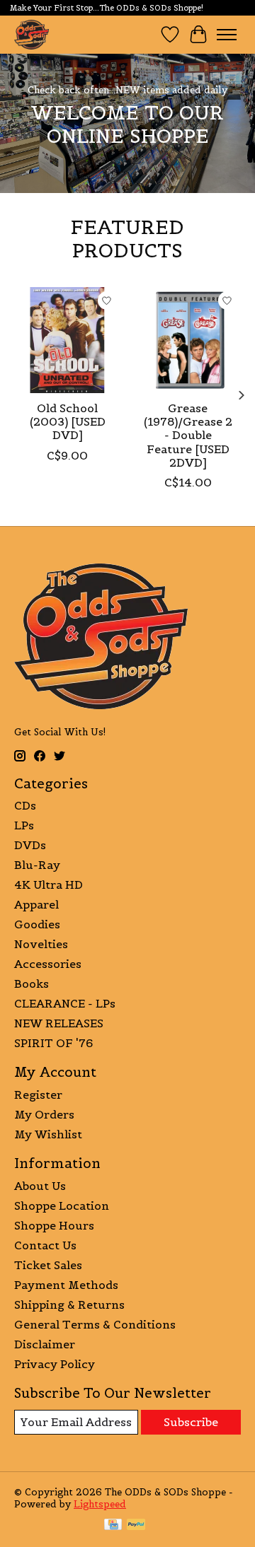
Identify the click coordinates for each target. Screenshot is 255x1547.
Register (38, 1094)
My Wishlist (48, 1134)
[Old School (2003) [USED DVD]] (67, 340)
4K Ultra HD (48, 884)
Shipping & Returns (69, 1304)
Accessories (47, 964)
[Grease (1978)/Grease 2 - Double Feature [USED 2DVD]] (188, 340)
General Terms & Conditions (95, 1324)
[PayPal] (136, 1526)
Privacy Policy (54, 1364)
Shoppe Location (61, 1205)
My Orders (44, 1114)
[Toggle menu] (226, 35)
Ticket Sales (48, 1265)
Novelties (41, 944)
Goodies (37, 924)
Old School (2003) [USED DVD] (68, 421)
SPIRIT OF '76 (53, 1043)
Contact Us (45, 1245)
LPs (24, 825)
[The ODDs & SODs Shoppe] (31, 34)
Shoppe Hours (54, 1225)
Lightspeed (100, 1504)
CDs (25, 805)
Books (31, 983)
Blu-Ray (37, 865)
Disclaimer (44, 1344)
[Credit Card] (113, 1526)
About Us (40, 1186)
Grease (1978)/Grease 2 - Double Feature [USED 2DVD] (188, 435)
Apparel (36, 904)
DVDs (30, 845)
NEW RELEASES (58, 1023)
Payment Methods (66, 1285)
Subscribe (191, 1422)
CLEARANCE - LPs (64, 1003)
